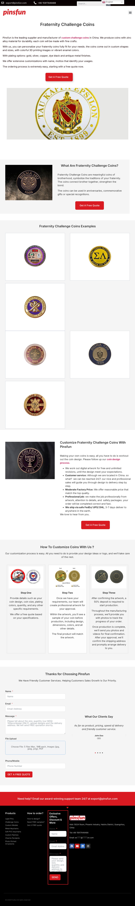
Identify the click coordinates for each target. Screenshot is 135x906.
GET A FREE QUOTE (19, 774)
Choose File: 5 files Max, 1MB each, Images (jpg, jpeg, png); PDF (35, 747)
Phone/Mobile (12, 761)
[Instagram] (88, 846)
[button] (130, 12)
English (109, 2)
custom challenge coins (75, 37)
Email (8, 703)
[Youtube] (77, 846)
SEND (55, 877)
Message (10, 716)
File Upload (10, 738)
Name (8, 691)
